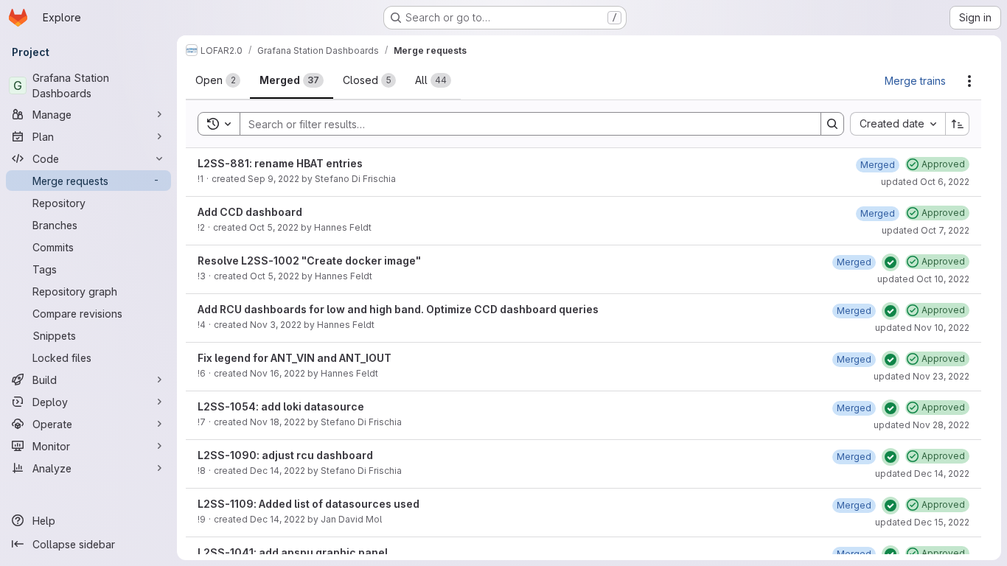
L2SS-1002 (270, 260)
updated (925, 181)
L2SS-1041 (226, 552)
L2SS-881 (223, 163)
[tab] (218, 80)
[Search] (832, 124)
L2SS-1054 (227, 406)
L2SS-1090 (227, 455)
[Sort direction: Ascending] (957, 124)
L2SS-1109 (226, 503)
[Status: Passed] (890, 262)
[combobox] (897, 124)
